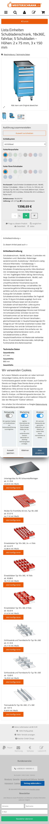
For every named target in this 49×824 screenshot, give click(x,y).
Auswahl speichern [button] (10, 451)
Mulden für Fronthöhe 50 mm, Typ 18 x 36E (21, 510)
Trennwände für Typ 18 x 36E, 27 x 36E (19, 705)
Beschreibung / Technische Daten (17, 54)
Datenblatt (21, 226)
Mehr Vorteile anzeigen (26, 734)
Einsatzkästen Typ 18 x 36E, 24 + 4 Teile (19, 543)
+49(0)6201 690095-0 (25, 768)
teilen (32, 226)
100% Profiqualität (25, 730)
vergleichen (36, 223)
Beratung (8, 779)
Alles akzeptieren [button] (39, 451)
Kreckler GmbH (35, 789)
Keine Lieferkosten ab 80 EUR (25, 727)
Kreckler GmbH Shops (25, 738)
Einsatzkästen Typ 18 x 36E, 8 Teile (17, 608)
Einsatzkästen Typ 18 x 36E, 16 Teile (18, 575)
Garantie (16, 779)
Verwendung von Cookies (15, 407)
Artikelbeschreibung (11, 238)
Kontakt (41, 779)
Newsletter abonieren (24, 818)
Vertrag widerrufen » (32, 783)
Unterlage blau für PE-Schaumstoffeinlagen (21, 478)
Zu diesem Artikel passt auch (14, 244)
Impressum (9, 783)
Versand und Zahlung (29, 779)
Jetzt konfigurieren (13, 487)
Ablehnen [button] (25, 450)
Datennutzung (41, 404)
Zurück (25, 21)
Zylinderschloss (20, 310)
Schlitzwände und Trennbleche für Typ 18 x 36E (22, 640)
